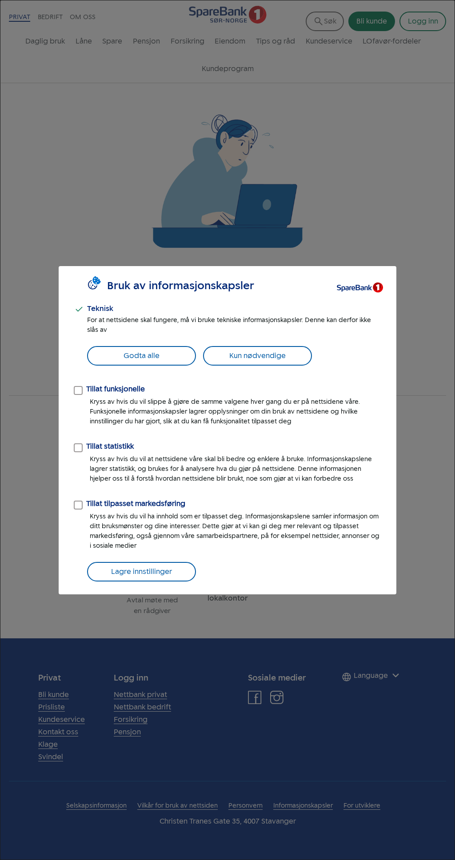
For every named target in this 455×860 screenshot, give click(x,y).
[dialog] (227, 430)
